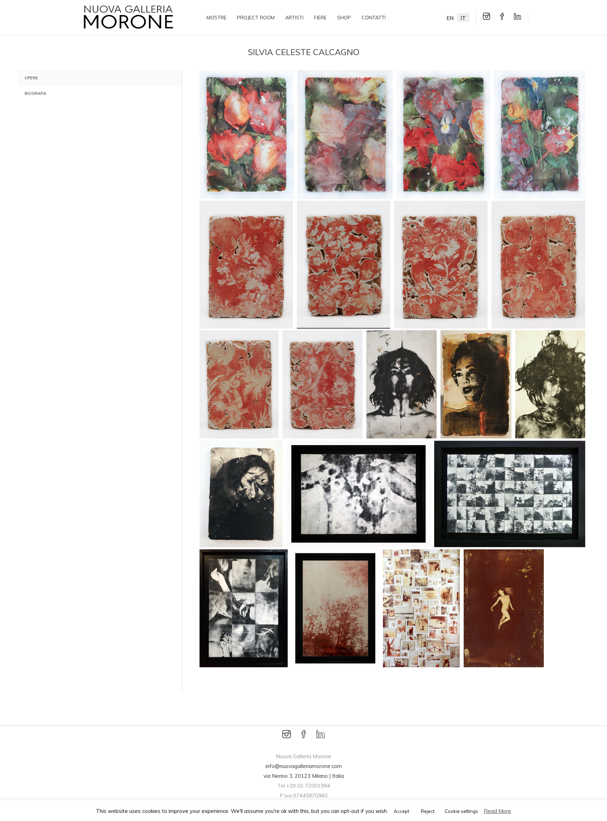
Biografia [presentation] (35, 93)
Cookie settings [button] (461, 811)
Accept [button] (401, 811)
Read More (497, 811)
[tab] (91, 78)
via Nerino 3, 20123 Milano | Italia (303, 776)
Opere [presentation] (31, 77)
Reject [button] (428, 811)
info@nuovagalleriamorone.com (304, 766)
